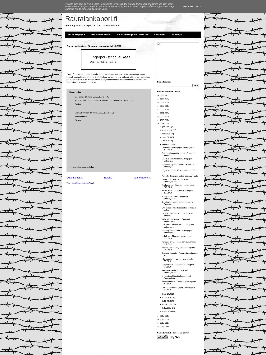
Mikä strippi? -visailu (100, 34)
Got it (199, 6)
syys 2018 (166, 137)
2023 (162, 106)
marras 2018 (167, 130)
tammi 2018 (167, 312)
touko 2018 (167, 297)
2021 (162, 113)
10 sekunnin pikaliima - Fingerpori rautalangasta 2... (175, 180)
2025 (162, 99)
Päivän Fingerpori (76, 34)
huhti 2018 (166, 301)
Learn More (187, 6)
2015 (162, 323)
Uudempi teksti (74, 177)
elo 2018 (166, 141)
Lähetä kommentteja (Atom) (82, 183)
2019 (162, 120)
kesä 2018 (166, 294)
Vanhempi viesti (142, 177)
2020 (162, 117)
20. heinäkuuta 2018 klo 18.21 (102, 113)
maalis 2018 (167, 304)
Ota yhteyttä (176, 34)
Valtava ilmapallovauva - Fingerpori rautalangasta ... (176, 220)
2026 (162, 95)
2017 (162, 316)
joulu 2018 (166, 127)
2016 (162, 319)
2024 (162, 103)
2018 (162, 124)
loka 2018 (166, 134)
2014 (162, 327)
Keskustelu (159, 34)
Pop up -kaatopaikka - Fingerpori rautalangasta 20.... (175, 197)
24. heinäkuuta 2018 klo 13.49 (97, 97)
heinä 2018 (167, 144)
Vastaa (78, 120)
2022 (162, 110)
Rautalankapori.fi (91, 18)
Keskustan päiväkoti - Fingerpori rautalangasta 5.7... (175, 271)
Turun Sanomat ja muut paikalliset (132, 34)
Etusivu (108, 177)
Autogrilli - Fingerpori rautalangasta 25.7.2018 (180, 176)
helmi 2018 (167, 308)
